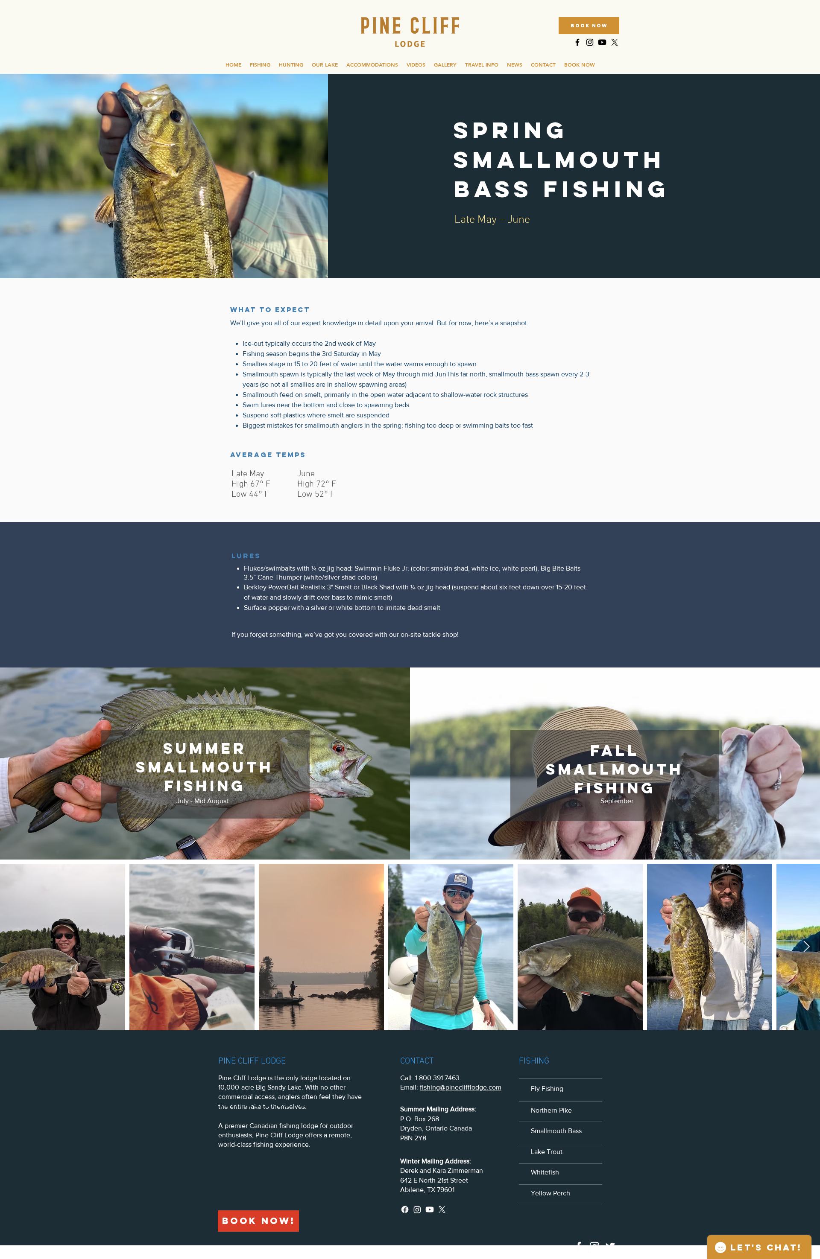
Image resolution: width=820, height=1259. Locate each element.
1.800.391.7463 (437, 1077)
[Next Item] (806, 947)
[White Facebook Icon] (578, 1246)
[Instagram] (417, 1209)
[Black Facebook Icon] (577, 42)
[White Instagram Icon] (594, 1246)
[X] (614, 42)
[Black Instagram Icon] (589, 42)
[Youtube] (602, 42)
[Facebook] (405, 1209)
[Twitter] (610, 1246)
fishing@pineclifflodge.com (460, 1087)
